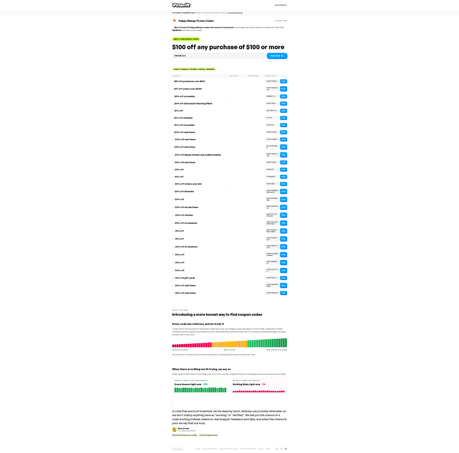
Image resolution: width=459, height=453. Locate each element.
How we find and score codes (184, 435)
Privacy (260, 449)
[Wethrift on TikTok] (277, 449)
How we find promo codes (228, 449)
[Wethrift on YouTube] (286, 449)
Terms (268, 449)
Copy (283, 81)
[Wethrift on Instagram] (281, 449)
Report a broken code (248, 449)
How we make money (235, 13)
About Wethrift (281, 5)
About (198, 449)
